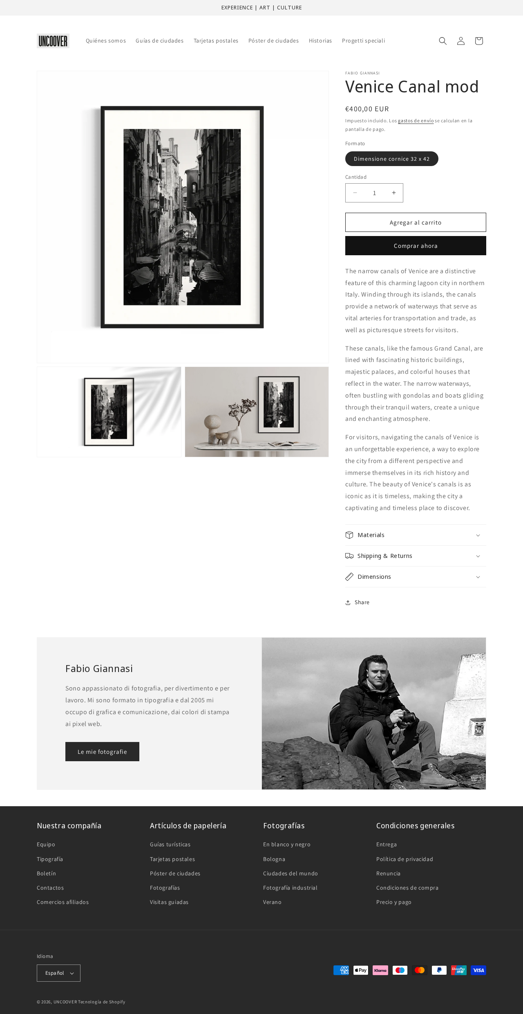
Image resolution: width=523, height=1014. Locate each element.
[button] (443, 41)
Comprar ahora (416, 246)
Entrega (386, 844)
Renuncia (388, 873)
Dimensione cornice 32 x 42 (392, 158)
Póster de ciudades (175, 873)
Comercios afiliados (63, 902)
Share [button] (362, 602)
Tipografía (50, 859)
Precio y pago (394, 902)
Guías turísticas (170, 844)
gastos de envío (416, 120)
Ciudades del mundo (290, 873)
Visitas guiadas (169, 902)
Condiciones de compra (407, 887)
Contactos (50, 887)
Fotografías (165, 887)
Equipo (46, 844)
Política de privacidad (404, 859)
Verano (272, 902)
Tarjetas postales (172, 859)
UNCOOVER (65, 1002)
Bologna (274, 859)
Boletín (46, 873)
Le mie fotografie (102, 751)
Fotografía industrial (290, 887)
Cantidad (356, 176)
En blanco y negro (287, 844)
